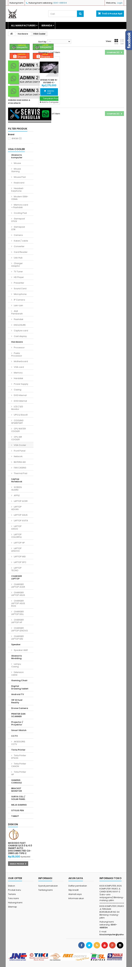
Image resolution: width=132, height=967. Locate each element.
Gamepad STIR (18, 228)
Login (120, 2)
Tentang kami (45, 890)
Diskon (13, 824)
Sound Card (19, 288)
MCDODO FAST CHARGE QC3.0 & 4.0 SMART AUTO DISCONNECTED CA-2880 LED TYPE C (20, 848)
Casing (17, 389)
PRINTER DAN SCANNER (18, 715)
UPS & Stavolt (20, 414)
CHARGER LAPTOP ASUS (18, 594)
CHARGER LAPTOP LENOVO (19, 629)
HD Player (18, 277)
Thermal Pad (20, 473)
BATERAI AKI (19, 462)
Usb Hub (18, 257)
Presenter (18, 282)
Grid (116, 43)
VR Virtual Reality (16, 701)
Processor (19, 347)
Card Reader (20, 252)
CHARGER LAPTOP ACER (18, 585)
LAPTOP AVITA (20, 520)
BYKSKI (17, 138)
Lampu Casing (16, 665)
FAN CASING (19, 467)
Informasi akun (76, 898)
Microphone (20, 294)
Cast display (20, 336)
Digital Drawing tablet (19, 687)
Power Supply (20, 384)
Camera (18, 235)
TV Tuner (18, 271)
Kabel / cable (20, 240)
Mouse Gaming (16, 170)
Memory (18, 372)
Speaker (16, 644)
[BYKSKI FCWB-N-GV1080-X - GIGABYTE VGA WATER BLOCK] (49, 67)
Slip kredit (73, 890)
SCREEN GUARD (16, 488)
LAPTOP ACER (20, 501)
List (122, 43)
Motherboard (20, 361)
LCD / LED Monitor (17, 408)
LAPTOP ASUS (20, 514)
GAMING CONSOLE (16, 781)
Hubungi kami (16, 2)
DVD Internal (20, 395)
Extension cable (17, 673)
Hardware (17, 341)
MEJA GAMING (19, 804)
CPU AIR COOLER (16, 438)
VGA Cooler (19, 445)
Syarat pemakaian (48, 885)
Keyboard (18, 182)
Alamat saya (75, 894)
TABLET (15, 816)
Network (18, 456)
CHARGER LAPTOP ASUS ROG (18, 603)
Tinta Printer (18, 749)
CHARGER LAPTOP (16, 577)
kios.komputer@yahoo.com (115, 934)
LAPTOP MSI (19, 556)
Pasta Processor (16, 354)
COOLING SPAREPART (17, 422)
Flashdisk (18, 319)
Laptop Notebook (16, 480)
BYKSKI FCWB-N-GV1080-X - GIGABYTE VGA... (49, 82)
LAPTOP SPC (19, 562)
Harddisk (18, 378)
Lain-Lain (18, 305)
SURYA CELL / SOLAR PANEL (18, 798)
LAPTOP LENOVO (16, 549)
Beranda (47, 25)
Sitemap (12, 906)
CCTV (14, 735)
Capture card (20, 330)
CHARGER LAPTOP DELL (17, 613)
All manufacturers (23, 25)
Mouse (17, 163)
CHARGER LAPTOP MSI (17, 637)
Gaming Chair (19, 680)
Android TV (17, 694)
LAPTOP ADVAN (16, 508)
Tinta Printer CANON (18, 765)
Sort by (42, 41)
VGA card (18, 367)
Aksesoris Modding (16, 657)
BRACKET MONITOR (16, 789)
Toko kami (13, 898)
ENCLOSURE (19, 324)
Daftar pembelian (77, 885)
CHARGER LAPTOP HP (17, 621)
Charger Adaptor (17, 264)
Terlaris (12, 894)
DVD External (20, 400)
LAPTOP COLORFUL (16, 536)
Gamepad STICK (18, 220)
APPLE (16, 495)
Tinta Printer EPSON (18, 757)
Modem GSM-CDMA (19, 198)
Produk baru (14, 890)
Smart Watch (18, 730)
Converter (18, 246)
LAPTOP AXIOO (16, 527)
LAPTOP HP (19, 542)
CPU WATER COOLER (18, 430)
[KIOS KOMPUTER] (25, 14)
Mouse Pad (19, 177)
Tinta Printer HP (18, 773)
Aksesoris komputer (16, 156)
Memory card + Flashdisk (19, 206)
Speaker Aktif (20, 650)
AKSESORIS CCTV (18, 743)
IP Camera (19, 299)
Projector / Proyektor (17, 723)
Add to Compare (50, 102)
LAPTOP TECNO (16, 569)
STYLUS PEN (17, 810)
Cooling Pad (20, 213)
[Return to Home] (11, 34)
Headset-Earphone (17, 189)
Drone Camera (19, 708)
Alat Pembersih (17, 312)
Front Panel (19, 450)
